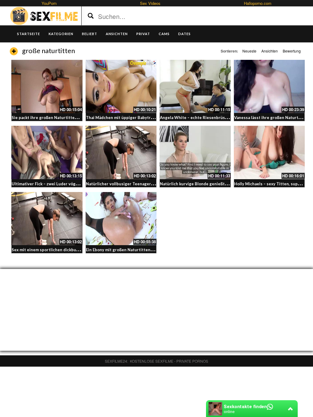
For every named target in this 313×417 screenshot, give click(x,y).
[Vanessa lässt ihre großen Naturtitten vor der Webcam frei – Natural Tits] (269, 86)
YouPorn (49, 3)
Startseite (28, 34)
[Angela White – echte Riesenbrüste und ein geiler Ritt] (195, 86)
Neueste (249, 50)
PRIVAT (143, 34)
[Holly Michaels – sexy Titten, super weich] (269, 152)
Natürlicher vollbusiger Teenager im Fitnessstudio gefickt (142, 183)
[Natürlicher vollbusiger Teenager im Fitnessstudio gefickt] (121, 152)
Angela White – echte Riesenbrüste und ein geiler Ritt (213, 117)
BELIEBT (89, 34)
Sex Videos (150, 3)
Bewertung (292, 50)
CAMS (164, 34)
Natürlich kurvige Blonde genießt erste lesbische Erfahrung (218, 183)
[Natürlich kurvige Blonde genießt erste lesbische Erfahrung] (195, 152)
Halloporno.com (257, 3)
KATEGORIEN (61, 34)
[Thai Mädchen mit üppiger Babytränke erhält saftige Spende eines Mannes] (121, 86)
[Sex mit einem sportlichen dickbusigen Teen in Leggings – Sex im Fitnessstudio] (47, 218)
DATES (184, 34)
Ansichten (269, 50)
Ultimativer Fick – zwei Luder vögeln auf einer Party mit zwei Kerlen (77, 183)
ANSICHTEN (117, 34)
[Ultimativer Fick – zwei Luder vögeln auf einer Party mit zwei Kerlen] (47, 152)
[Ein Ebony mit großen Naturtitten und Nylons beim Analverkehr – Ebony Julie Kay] (121, 218)
